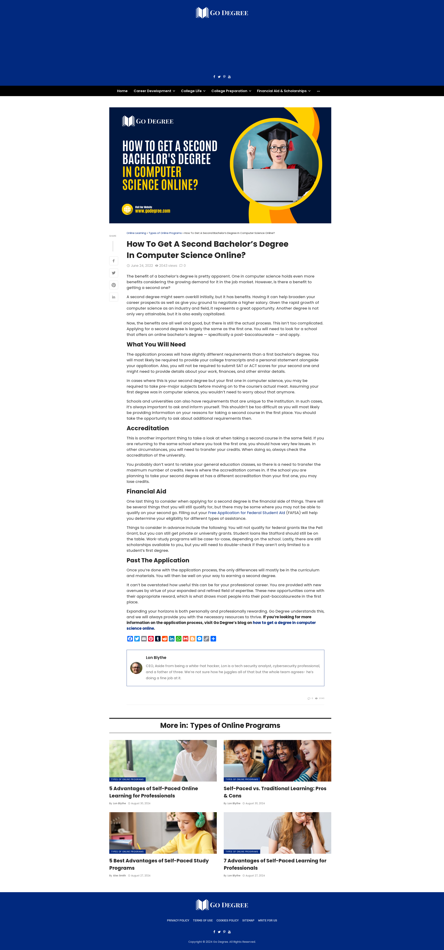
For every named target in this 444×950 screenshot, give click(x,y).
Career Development (152, 90)
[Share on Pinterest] (113, 285)
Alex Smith (119, 875)
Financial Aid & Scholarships (282, 90)
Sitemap (248, 920)
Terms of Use (203, 920)
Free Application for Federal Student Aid (246, 512)
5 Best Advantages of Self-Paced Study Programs (159, 864)
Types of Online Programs (165, 233)
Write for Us (267, 920)
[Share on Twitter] (113, 273)
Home (122, 90)
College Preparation (229, 90)
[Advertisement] (222, 45)
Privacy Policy (178, 920)
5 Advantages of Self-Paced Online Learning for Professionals (153, 792)
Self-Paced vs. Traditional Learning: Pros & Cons (275, 792)
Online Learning (136, 233)
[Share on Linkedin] (113, 297)
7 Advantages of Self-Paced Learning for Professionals (275, 864)
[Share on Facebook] (113, 261)
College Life (191, 90)
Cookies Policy (227, 920)
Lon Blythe (156, 657)
